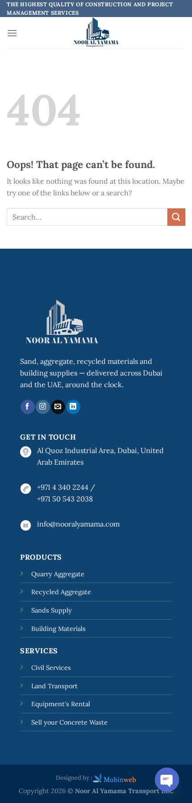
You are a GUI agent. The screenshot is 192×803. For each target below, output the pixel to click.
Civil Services (51, 668)
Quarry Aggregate (57, 574)
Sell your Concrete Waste (69, 722)
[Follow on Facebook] (27, 407)
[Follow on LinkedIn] (73, 407)
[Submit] (176, 217)
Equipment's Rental (60, 704)
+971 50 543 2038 (65, 498)
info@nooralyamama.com (78, 523)
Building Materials (58, 629)
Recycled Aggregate (61, 592)
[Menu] (12, 33)
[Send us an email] (58, 407)
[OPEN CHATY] (167, 780)
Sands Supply (51, 610)
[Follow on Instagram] (43, 407)
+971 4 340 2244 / (66, 487)
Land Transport (54, 686)
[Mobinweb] (114, 777)
